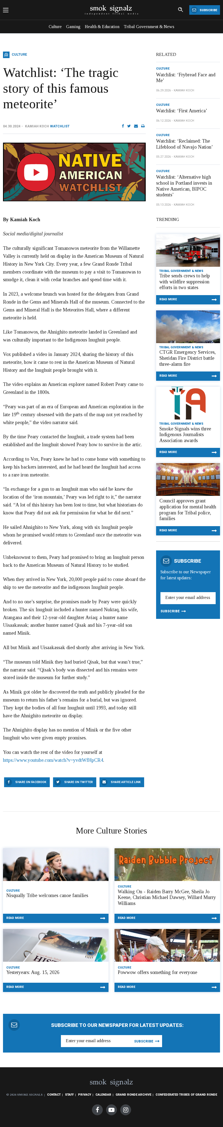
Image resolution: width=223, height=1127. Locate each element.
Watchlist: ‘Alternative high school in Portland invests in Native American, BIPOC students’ (184, 185)
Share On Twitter (78, 782)
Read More (168, 299)
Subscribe (208, 10)
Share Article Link (126, 782)
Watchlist (60, 126)
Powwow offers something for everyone (157, 972)
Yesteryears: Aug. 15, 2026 (32, 972)
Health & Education (102, 26)
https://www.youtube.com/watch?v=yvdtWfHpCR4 (53, 760)
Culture (55, 26)
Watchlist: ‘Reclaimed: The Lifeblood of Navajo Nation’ (184, 144)
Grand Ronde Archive (133, 1094)
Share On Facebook (30, 782)
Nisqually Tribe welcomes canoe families (47, 895)
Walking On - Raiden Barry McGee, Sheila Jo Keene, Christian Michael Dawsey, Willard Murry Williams (167, 897)
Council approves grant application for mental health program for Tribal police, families (187, 509)
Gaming (73, 26)
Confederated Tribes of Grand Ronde (186, 1094)
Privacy (84, 1094)
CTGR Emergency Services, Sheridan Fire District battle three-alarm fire (187, 358)
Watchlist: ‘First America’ (181, 110)
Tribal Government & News (149, 26)
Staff (69, 1094)
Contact (54, 1094)
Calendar (103, 1094)
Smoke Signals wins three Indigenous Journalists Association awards (185, 434)
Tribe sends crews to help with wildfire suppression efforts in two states (184, 281)
